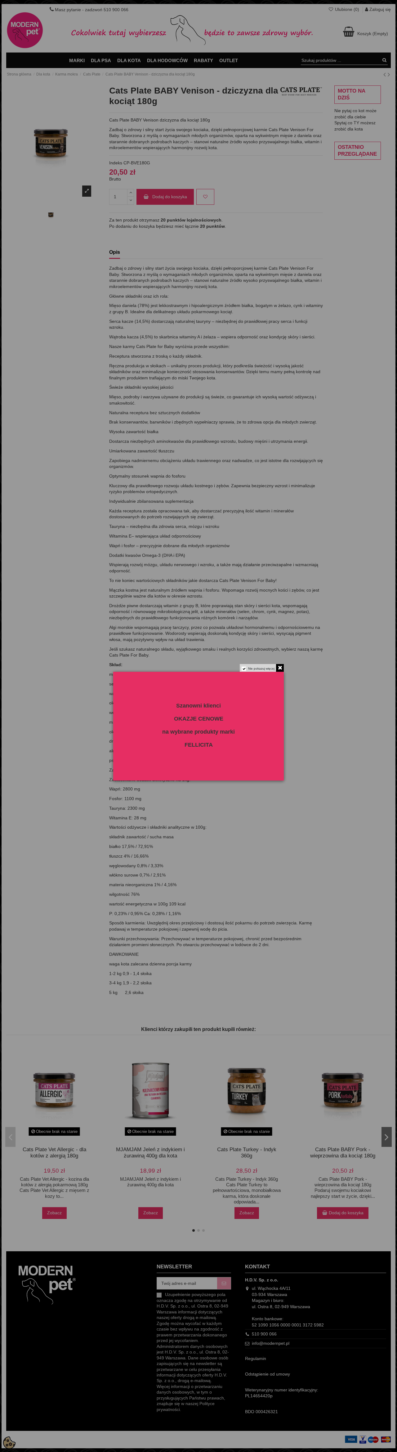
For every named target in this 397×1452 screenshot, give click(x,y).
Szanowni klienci (198, 706)
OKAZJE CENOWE (198, 719)
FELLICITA (199, 745)
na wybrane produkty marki (198, 732)
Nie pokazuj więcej (261, 668)
